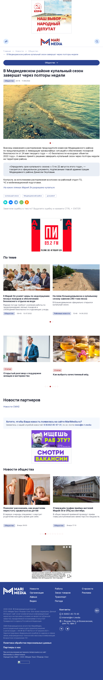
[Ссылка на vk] (61, 629)
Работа (58, 588)
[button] (50, 143)
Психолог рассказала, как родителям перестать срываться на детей (24, 509)
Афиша (33, 597)
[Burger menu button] (6, 41)
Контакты (64, 609)
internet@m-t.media (71, 617)
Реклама (86, 592)
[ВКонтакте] (11, 202)
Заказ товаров (63, 592)
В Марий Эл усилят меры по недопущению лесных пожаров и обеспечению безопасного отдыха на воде (26, 298)
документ (51, 196)
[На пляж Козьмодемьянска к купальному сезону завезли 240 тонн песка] (76, 277)
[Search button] (97, 41)
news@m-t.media (83, 425)
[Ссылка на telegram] (67, 629)
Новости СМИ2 (11, 406)
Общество (9, 81)
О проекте (87, 588)
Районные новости (62, 313)
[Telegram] (16, 202)
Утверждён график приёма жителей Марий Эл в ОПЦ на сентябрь (73, 509)
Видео (33, 601)
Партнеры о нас (12, 647)
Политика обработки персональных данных (27, 642)
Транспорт (60, 597)
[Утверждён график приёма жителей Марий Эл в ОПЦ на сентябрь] (76, 489)
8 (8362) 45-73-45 (70, 614)
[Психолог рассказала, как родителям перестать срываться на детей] (26, 489)
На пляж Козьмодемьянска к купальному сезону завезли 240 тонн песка (75, 297)
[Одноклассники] (27, 202)
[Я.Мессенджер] (5, 202)
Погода (59, 601)
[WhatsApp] (21, 202)
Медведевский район (33, 196)
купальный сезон (12, 196)
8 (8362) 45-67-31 (53, 425)
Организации (37, 592)
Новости (34, 588)
